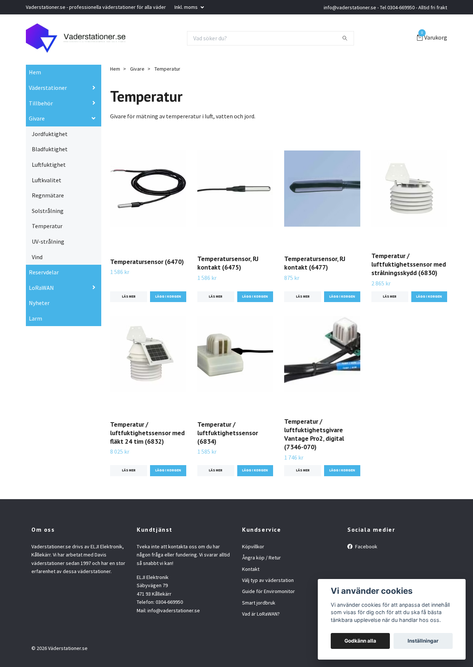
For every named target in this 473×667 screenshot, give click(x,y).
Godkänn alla (360, 641)
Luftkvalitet (46, 180)
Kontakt (250, 569)
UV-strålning (48, 241)
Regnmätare (48, 195)
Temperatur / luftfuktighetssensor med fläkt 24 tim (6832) (147, 433)
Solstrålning (48, 210)
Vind (37, 257)
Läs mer (129, 296)
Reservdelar (44, 272)
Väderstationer (48, 87)
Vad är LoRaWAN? (261, 613)
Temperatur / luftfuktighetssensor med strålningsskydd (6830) (408, 264)
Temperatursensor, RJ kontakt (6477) (315, 262)
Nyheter (39, 303)
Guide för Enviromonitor (268, 591)
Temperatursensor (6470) (147, 261)
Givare (37, 118)
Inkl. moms (186, 7)
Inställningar (423, 641)
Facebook (365, 546)
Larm (35, 318)
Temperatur (47, 226)
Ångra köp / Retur (261, 557)
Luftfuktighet (49, 164)
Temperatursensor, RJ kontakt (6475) (228, 262)
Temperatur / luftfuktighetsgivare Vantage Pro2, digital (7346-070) (314, 434)
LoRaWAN (41, 287)
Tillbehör (41, 103)
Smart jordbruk (258, 602)
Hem (35, 72)
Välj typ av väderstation (268, 580)
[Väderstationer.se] (75, 38)
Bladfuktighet (50, 149)
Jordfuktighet (50, 134)
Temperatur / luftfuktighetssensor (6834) (227, 433)
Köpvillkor (253, 546)
